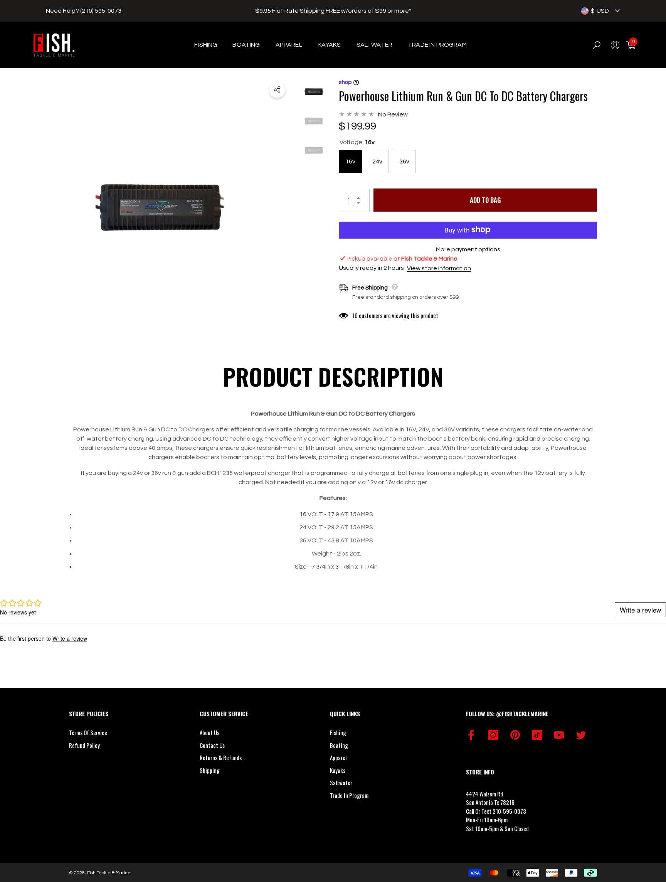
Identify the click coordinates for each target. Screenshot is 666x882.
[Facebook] (471, 735)
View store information (439, 268)
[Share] (277, 90)
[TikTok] (537, 735)
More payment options (468, 249)
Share (277, 90)
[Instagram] (493, 735)
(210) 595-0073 (100, 11)
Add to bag (485, 200)
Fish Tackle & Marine (109, 872)
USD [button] (599, 11)
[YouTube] (559, 735)
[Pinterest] (515, 735)
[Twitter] (581, 735)
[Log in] (615, 45)
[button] (617, 11)
